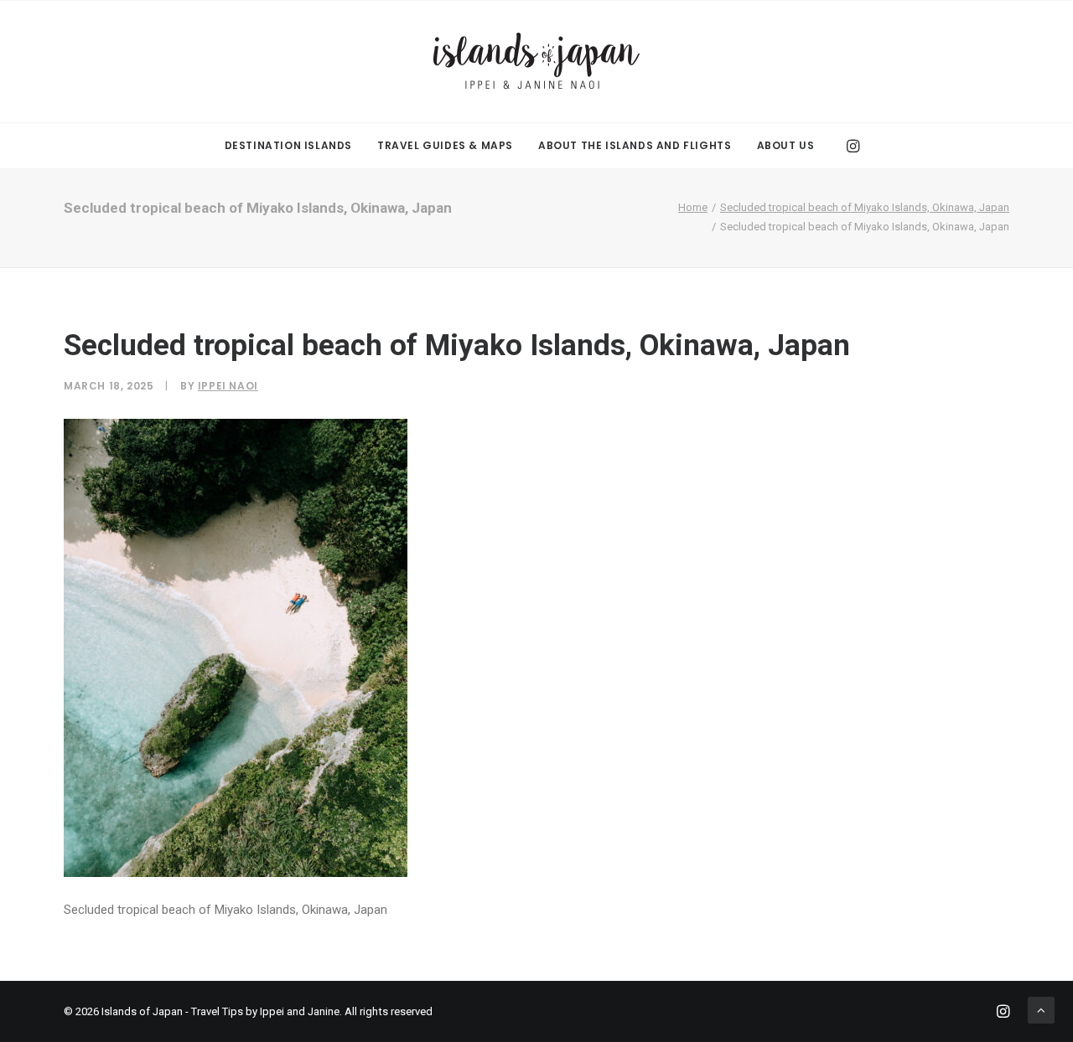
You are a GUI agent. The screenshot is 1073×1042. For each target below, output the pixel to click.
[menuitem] (288, 145)
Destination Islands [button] (288, 145)
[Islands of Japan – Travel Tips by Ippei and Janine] (536, 61)
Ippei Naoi (228, 386)
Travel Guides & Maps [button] (445, 145)
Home (693, 207)
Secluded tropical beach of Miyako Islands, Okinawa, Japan (864, 207)
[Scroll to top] (1041, 1009)
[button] (851, 145)
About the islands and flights (634, 145)
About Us (786, 145)
